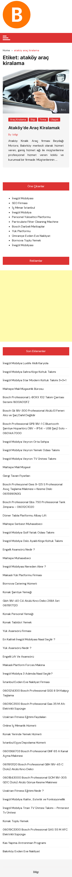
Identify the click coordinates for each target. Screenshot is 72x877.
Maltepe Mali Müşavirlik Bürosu (23, 389)
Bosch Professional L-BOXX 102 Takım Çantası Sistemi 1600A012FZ (33, 399)
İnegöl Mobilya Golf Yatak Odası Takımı (28, 532)
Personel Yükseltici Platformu (31, 217)
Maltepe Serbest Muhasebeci (22, 524)
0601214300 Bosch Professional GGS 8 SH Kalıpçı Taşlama (36, 693)
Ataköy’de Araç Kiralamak (34, 127)
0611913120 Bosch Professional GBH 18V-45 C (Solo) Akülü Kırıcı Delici (33, 766)
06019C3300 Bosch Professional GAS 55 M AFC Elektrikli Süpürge (35, 832)
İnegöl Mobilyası (22, 198)
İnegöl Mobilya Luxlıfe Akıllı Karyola (25, 363)
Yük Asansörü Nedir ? (17, 648)
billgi (15, 134)
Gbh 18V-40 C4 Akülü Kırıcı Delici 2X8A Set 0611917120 (31, 603)
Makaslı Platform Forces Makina (24, 665)
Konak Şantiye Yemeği (17, 592)
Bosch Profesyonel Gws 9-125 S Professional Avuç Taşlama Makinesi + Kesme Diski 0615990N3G (32, 489)
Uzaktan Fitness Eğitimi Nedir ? (23, 791)
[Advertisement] (36, 306)
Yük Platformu (21, 231)
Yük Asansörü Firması (17, 631)
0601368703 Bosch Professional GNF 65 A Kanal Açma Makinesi (35, 753)
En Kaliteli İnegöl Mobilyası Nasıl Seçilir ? (29, 639)
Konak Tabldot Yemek (17, 622)
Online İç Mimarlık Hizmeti (19, 725)
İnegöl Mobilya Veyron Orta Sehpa (26, 442)
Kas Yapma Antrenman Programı (24, 843)
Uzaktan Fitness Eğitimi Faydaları (24, 717)
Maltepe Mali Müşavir (17, 467)
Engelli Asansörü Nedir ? (19, 549)
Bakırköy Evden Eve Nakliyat (21, 851)
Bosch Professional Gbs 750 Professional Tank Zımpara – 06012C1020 (34, 504)
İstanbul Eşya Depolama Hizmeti (24, 742)
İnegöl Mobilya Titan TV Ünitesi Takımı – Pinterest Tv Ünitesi (36, 810)
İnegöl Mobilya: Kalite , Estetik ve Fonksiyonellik (34, 799)
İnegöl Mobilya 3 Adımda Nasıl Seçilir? (28, 674)
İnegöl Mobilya (21, 212)
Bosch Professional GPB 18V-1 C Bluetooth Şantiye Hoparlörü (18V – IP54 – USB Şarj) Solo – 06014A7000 (35, 428)
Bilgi (33, 119)
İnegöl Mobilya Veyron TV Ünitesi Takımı (29, 459)
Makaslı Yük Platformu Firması (22, 575)
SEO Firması (20, 203)
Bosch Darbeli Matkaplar (28, 226)
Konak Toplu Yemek (16, 821)
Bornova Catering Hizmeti (20, 583)
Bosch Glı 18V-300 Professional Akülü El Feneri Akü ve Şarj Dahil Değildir (33, 413)
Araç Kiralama (18, 119)
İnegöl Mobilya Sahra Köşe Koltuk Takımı (29, 372)
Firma (43, 119)
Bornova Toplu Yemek (26, 240)
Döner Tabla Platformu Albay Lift (25, 515)
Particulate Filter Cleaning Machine (35, 222)
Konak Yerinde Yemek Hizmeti (22, 734)
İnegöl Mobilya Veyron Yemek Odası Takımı (31, 450)
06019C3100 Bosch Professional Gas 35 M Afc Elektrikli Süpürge (34, 706)
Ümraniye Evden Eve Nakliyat (31, 236)
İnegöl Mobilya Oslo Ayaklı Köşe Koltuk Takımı (33, 541)
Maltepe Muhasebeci (17, 558)
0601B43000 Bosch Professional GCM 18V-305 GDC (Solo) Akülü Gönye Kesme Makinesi (35, 780)
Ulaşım (54, 119)
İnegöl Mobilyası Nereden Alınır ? (24, 566)
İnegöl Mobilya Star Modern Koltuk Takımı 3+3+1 (34, 380)
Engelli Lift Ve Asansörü (18, 656)
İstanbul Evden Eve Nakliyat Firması (26, 682)
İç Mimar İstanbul (23, 208)
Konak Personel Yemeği (18, 614)
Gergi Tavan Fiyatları (16, 476)
